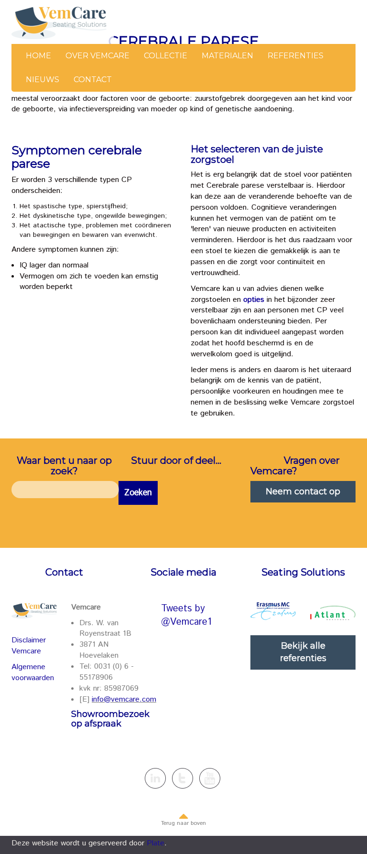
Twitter (182, 778)
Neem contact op (303, 491)
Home (38, 55)
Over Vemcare (97, 55)
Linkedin (155, 778)
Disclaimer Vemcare (28, 646)
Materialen (227, 55)
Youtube (209, 778)
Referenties (296, 55)
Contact (93, 79)
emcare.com (135, 699)
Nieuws (42, 79)
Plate (155, 843)
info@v (103, 699)
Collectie (165, 55)
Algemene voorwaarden (32, 672)
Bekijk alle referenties (303, 651)
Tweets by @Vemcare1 (186, 616)
